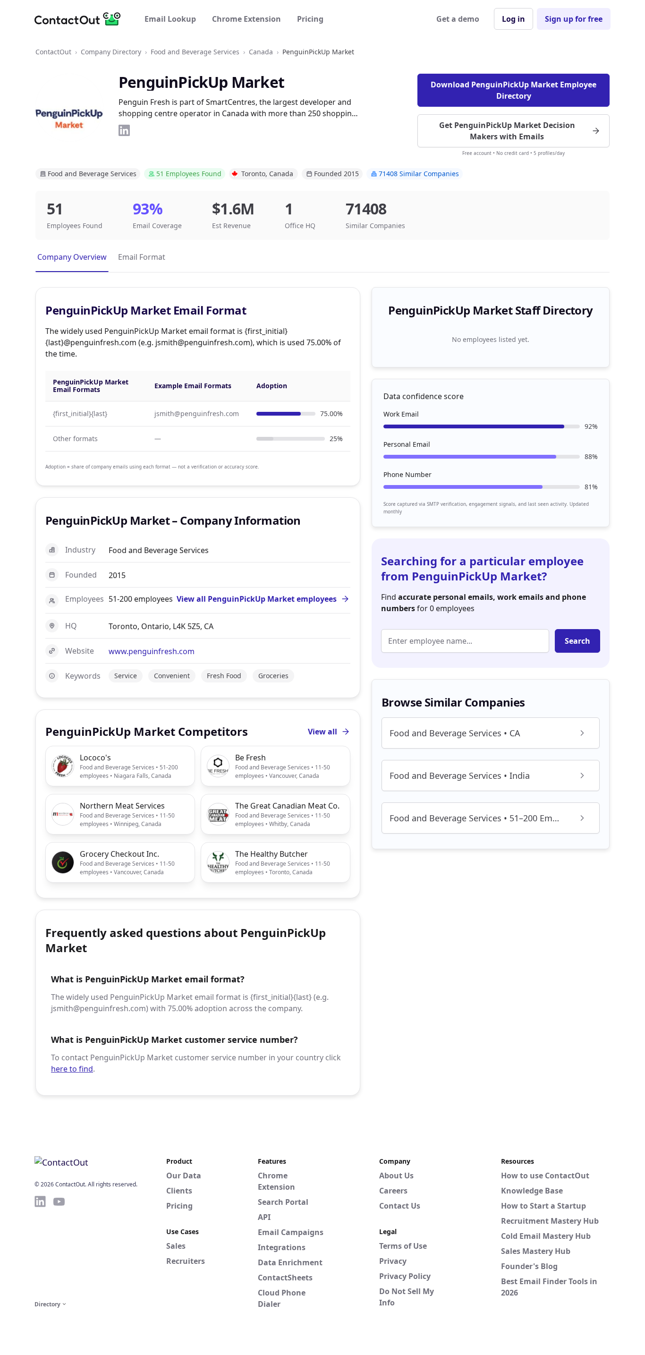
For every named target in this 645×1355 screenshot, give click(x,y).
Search (577, 641)
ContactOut (53, 51)
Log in (513, 19)
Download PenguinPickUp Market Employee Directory (513, 90)
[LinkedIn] (124, 130)
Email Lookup (170, 19)
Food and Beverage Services (195, 51)
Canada (261, 51)
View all (322, 731)
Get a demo (457, 19)
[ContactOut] (80, 19)
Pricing (310, 19)
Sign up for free (574, 19)
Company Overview (72, 257)
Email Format (141, 257)
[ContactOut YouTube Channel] (59, 1246)
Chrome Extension (246, 19)
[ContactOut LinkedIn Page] (40, 1246)
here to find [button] (72, 1069)
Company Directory (111, 51)
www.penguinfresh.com (152, 651)
